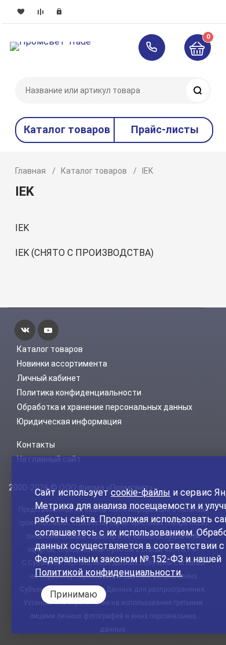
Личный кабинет (49, 378)
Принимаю (73, 594)
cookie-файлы (140, 492)
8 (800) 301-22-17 (157, 47)
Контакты (36, 444)
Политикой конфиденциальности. (109, 572)
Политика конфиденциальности (79, 392)
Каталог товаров (94, 170)
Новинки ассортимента (62, 363)
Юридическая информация (69, 421)
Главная (30, 170)
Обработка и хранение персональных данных (104, 407)
